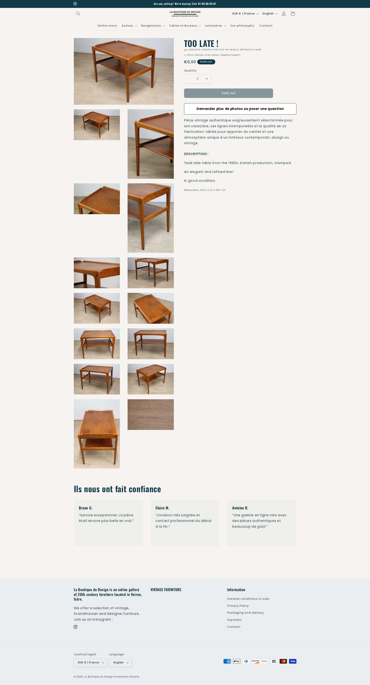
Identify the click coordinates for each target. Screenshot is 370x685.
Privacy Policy (238, 606)
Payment (234, 620)
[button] (78, 13)
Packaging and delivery (245, 613)
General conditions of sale (248, 599)
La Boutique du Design (98, 676)
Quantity (190, 70)
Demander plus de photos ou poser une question (240, 108)
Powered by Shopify (127, 676)
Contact (233, 627)
